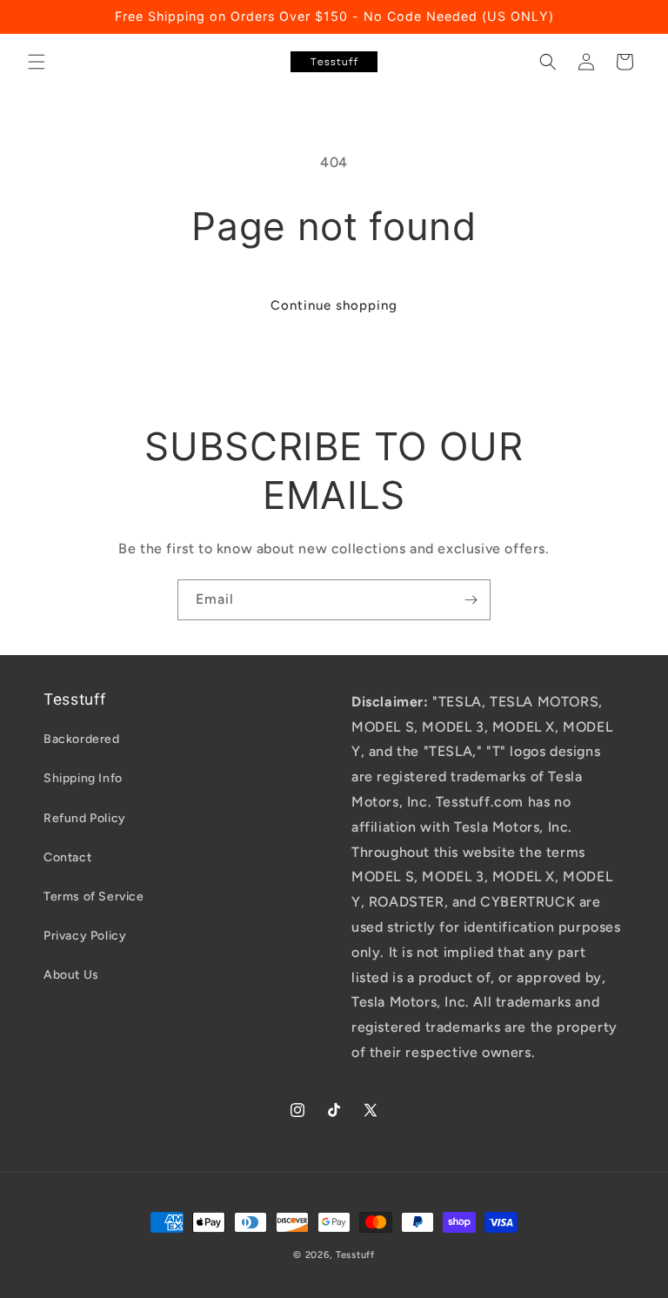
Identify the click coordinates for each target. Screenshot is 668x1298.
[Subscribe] (470, 599)
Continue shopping (334, 305)
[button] (36, 62)
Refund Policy (84, 818)
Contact (67, 857)
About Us (71, 974)
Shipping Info (83, 778)
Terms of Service (93, 896)
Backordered (81, 739)
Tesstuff (355, 1255)
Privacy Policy (84, 935)
